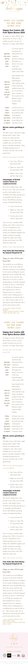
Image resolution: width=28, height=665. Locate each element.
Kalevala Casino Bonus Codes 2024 (13, 157)
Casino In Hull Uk (8, 468)
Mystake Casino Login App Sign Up (13, 247)
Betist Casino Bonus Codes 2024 (12, 558)
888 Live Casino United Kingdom (13, 465)
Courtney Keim (19, 663)
